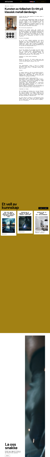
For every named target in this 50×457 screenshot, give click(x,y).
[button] (21, 1)
